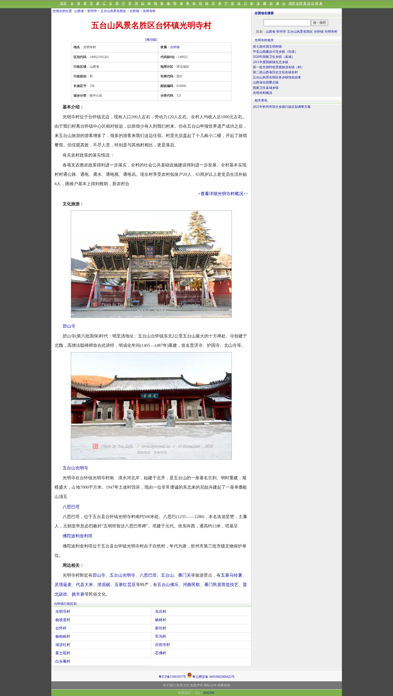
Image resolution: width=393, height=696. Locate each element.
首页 (63, 3)
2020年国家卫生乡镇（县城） (274, 57)
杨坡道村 (62, 620)
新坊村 (160, 628)
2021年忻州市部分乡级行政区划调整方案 (282, 107)
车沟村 (160, 636)
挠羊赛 (78, 594)
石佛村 (160, 653)
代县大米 (84, 584)
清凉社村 (62, 645)
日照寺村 (162, 645)
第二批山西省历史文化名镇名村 (275, 72)
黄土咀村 (62, 653)
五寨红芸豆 (125, 584)
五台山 (167, 575)
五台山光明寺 (75, 468)
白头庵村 (62, 661)
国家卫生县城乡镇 (266, 88)
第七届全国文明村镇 (267, 46)
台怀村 (61, 628)
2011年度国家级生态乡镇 (270, 62)
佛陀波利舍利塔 (78, 536)
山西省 (79, 11)
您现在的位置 (62, 11)
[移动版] (151, 39)
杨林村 (160, 620)
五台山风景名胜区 (113, 11)
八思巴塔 (71, 506)
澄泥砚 (103, 584)
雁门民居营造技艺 (221, 584)
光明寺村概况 (262, 93)
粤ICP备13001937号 (172, 677)
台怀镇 (134, 11)
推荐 (292, 3)
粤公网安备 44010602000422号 (213, 676)
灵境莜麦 (63, 584)
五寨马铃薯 (231, 575)
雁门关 (184, 575)
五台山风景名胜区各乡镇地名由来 (277, 77)
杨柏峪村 (62, 636)
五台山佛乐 (168, 584)
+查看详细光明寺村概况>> (223, 193)
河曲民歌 (191, 584)
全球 (299, 3)
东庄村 (160, 612)
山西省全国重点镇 (266, 82)
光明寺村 (149, 11)
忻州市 (92, 11)
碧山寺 (69, 326)
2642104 (208, 693)
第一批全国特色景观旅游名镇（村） (278, 67)
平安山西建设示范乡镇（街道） (275, 52)
